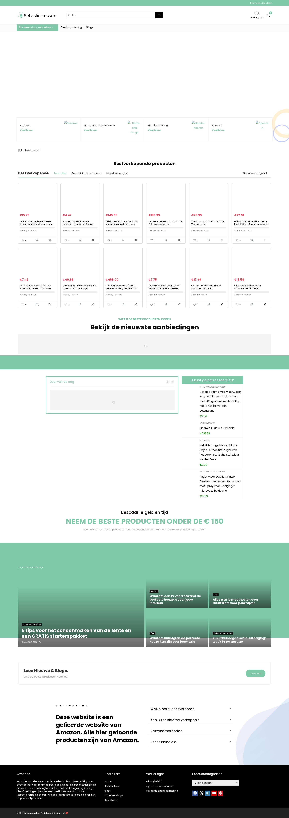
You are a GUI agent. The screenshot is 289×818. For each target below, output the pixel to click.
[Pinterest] (220, 793)
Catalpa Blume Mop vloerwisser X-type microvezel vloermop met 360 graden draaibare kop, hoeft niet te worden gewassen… (220, 401)
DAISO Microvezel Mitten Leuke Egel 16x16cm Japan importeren (251, 223)
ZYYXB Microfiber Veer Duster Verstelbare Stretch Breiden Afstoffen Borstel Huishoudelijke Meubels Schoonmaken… (165, 289)
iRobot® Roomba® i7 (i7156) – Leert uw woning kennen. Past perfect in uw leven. (121, 288)
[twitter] (201, 793)
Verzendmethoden (166, 731)
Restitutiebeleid (163, 742)
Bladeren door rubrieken (35, 27)
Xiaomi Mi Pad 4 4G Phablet (218, 428)
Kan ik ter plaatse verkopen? (174, 720)
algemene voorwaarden (160, 786)
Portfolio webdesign (51, 813)
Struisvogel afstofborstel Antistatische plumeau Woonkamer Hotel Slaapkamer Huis (251, 289)
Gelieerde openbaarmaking (162, 790)
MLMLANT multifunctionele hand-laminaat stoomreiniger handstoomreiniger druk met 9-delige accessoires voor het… (80, 289)
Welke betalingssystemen (172, 709)
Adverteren (111, 800)
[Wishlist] (257, 14)
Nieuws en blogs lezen (261, 3)
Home (108, 781)
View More (26, 130)
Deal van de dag (71, 27)
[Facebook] (195, 793)
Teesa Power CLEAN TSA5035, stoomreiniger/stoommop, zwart (121, 224)
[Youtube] (214, 793)
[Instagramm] (207, 793)
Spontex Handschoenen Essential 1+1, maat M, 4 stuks (78, 223)
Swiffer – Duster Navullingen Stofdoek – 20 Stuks (206, 287)
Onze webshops (114, 795)
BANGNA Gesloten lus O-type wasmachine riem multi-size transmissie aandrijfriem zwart (36, 288)
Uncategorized (207, 423)
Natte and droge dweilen (212, 386)
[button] (190, 709)
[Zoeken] (159, 15)
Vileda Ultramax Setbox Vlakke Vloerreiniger (207, 223)
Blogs (89, 27)
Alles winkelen (112, 786)
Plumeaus (204, 440)
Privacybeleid (153, 781)
